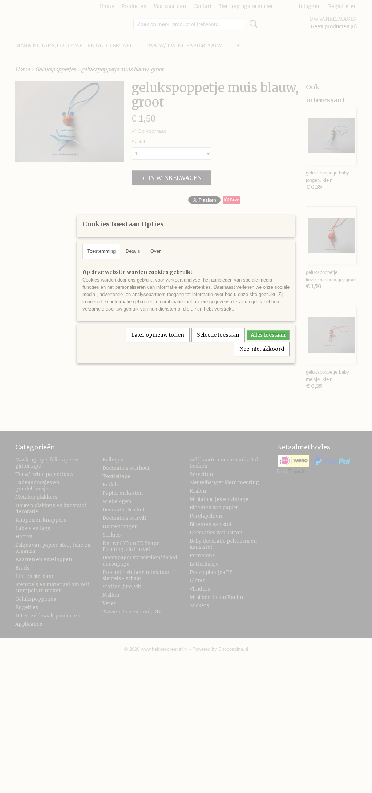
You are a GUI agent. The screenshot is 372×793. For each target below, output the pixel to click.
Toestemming (101, 251)
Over (155, 251)
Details (133, 251)
